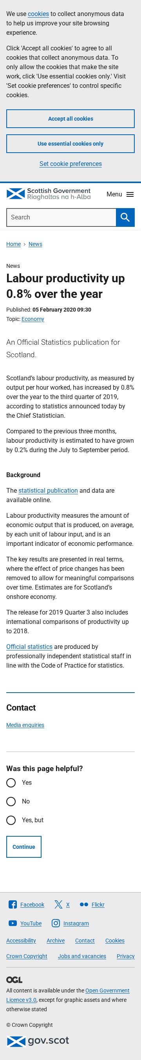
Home (13, 244)
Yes (27, 782)
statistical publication (48, 490)
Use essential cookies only (70, 144)
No (26, 801)
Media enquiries (25, 725)
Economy (33, 319)
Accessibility (21, 940)
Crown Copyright (26, 956)
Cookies (115, 940)
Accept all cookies (70, 119)
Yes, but (32, 820)
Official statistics (29, 646)
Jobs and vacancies (82, 956)
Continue (24, 847)
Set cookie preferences (71, 163)
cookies (38, 14)
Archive (56, 940)
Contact (85, 940)
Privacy (126, 956)
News (35, 244)
